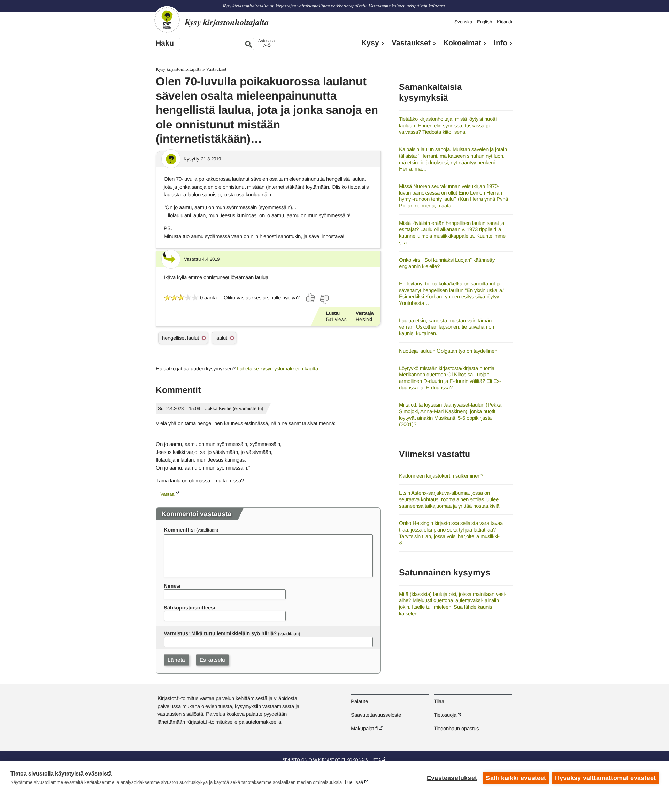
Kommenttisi (179, 530)
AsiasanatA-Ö (267, 43)
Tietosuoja (445, 715)
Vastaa (167, 494)
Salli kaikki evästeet (516, 777)
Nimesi (172, 586)
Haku (165, 43)
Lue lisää (354, 782)
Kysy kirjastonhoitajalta (178, 69)
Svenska (463, 21)
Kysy (370, 43)
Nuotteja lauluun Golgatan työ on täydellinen (448, 351)
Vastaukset (411, 43)
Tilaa (439, 701)
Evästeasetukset (452, 777)
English (484, 21)
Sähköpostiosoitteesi (189, 608)
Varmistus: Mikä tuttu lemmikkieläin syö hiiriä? (220, 633)
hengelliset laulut (180, 338)
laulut (221, 338)
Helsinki (364, 319)
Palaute (359, 701)
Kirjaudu (505, 21)
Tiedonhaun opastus (456, 728)
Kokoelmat (462, 43)
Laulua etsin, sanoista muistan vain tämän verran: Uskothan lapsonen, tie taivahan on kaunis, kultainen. (446, 326)
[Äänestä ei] (324, 299)
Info (500, 43)
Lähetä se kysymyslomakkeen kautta (277, 368)
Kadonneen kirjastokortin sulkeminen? (441, 476)
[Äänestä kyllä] (310, 297)
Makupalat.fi (364, 728)
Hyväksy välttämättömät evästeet (605, 777)
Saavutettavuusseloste (376, 715)
